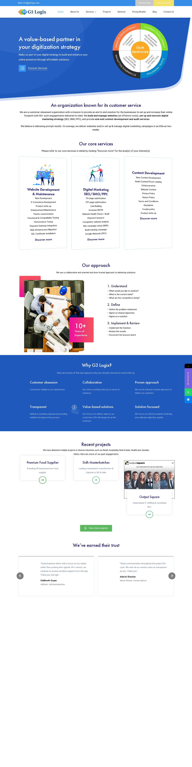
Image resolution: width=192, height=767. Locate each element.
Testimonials (144, 3)
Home (61, 12)
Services (90, 12)
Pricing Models (139, 12)
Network (121, 12)
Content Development (148, 173)
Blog (155, 12)
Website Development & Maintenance (43, 191)
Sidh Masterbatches (96, 462)
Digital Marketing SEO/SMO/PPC (96, 191)
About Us (74, 12)
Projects (107, 12)
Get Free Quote (164, 3)
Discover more (43, 240)
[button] (96, 528)
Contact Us (169, 12)
